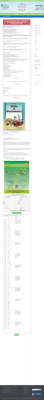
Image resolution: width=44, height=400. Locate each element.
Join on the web (8, 92)
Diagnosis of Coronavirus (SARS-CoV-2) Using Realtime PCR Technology (38, 33)
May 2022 (35, 39)
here (22, 101)
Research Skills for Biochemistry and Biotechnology (37, 68)
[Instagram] (36, 394)
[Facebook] (35, 394)
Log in (35, 54)
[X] (33, 394)
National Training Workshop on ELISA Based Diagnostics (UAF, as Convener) (38, 26)
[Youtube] (33, 395)
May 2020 (36, 46)
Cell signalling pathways (15, 387)
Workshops (33, 398)
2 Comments (38, 69)
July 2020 (35, 44)
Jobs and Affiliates (24, 398)
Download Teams (5, 92)
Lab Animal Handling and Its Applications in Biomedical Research (37, 28)
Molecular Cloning (15, 388)
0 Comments (38, 62)
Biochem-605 (39, 16)
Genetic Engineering (15, 389)
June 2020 (36, 45)
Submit (39, 389)
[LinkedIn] (38, 394)
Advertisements (30, 398)
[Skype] (40, 394)
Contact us (37, 398)
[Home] (28, 16)
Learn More (4, 93)
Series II (15, 34)
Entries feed (36, 55)
